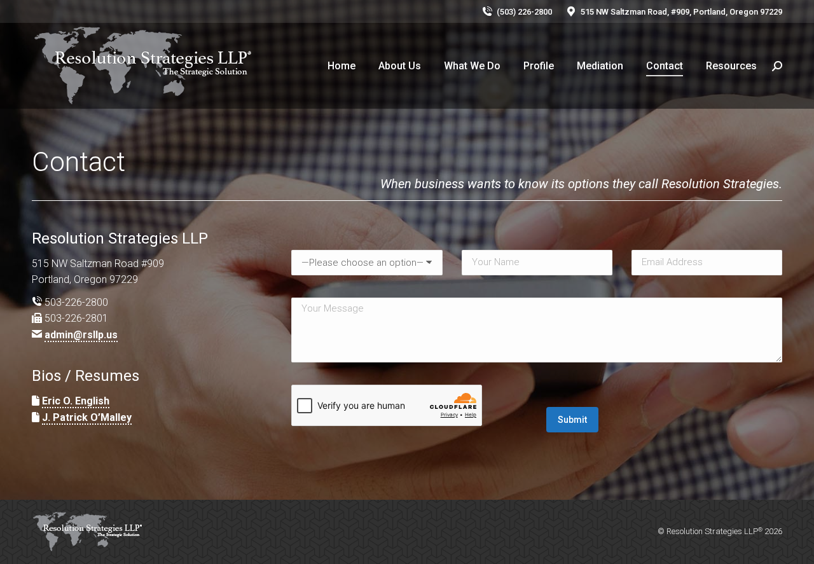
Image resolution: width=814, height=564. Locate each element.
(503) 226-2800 (524, 12)
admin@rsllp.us (81, 335)
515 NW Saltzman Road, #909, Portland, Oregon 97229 (681, 12)
